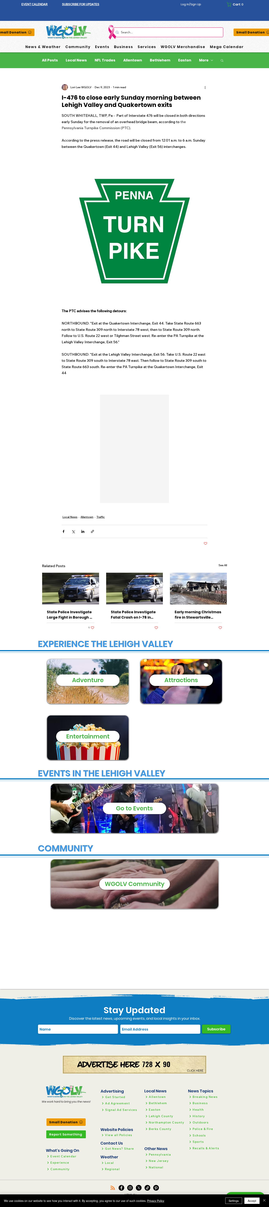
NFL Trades (105, 60)
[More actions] (205, 87)
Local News (76, 60)
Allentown (132, 60)
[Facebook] (121, 1188)
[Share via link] (92, 531)
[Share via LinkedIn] (83, 531)
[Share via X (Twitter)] (73, 531)
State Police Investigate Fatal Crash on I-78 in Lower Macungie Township (133, 615)
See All (223, 565)
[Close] (264, 1201)
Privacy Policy (155, 1201)
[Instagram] (130, 1188)
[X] (139, 1188)
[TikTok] (147, 1188)
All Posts (50, 60)
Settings (234, 1201)
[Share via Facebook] (63, 531)
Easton (184, 60)
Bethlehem (160, 60)
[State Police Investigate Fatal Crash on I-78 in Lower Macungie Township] (134, 589)
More (204, 60)
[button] (80, 4)
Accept (252, 1201)
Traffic (100, 517)
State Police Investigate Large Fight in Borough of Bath (70, 615)
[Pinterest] (156, 1188)
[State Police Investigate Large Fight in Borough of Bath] (70, 589)
